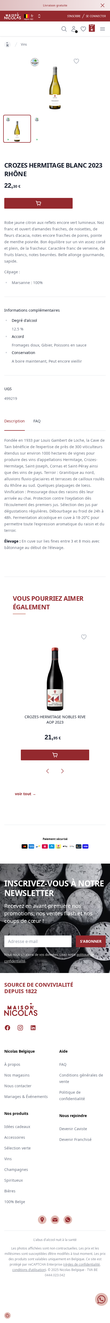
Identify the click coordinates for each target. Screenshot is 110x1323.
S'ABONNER (90, 941)
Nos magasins (17, 1075)
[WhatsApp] (68, 1219)
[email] (55, 1219)
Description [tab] (14, 420)
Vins (24, 44)
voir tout (25, 793)
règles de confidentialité (82, 1264)
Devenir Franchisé (75, 1139)
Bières (9, 1190)
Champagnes (16, 1169)
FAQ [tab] (37, 420)
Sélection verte (17, 1148)
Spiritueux (13, 1180)
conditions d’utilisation (28, 1269)
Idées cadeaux (17, 1126)
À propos (12, 1064)
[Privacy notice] (7, 1315)
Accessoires (14, 1137)
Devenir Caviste (73, 1128)
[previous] (47, 771)
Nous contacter (18, 1085)
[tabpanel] (55, 82)
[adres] (42, 1219)
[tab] (17, 129)
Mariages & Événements (26, 1096)
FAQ (62, 1064)
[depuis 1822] (12, 16)
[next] (62, 771)
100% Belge (14, 1201)
